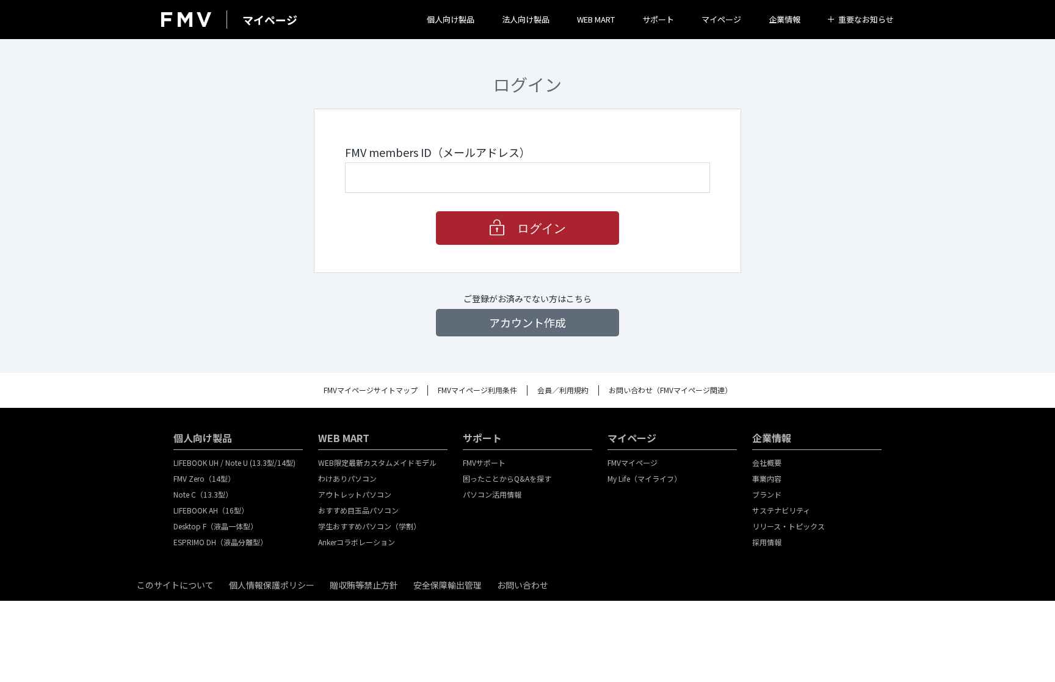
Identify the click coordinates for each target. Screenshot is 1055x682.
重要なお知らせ (866, 19)
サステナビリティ (781, 510)
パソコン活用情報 (492, 494)
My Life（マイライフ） (644, 478)
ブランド (766, 494)
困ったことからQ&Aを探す (507, 478)
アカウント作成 (527, 322)
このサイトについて (175, 585)
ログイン (541, 228)
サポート (658, 19)
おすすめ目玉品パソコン (358, 510)
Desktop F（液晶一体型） (215, 526)
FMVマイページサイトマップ (371, 390)
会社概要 (766, 462)
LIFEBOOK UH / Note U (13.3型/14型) (234, 462)
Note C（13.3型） (203, 494)
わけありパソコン (347, 478)
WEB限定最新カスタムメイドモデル (377, 462)
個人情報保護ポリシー (271, 585)
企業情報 (784, 19)
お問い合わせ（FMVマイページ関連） (670, 390)
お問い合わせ (522, 585)
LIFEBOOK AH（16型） (210, 510)
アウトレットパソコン (354, 494)
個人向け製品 (450, 19)
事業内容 (766, 478)
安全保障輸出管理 (447, 585)
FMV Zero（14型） (204, 478)
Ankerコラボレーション (356, 542)
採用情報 (766, 542)
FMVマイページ (632, 462)
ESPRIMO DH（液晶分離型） (220, 542)
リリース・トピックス (788, 526)
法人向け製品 (525, 19)
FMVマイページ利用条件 (477, 390)
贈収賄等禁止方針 (364, 585)
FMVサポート (484, 462)
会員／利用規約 (563, 390)
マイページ (721, 19)
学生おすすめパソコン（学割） (369, 526)
